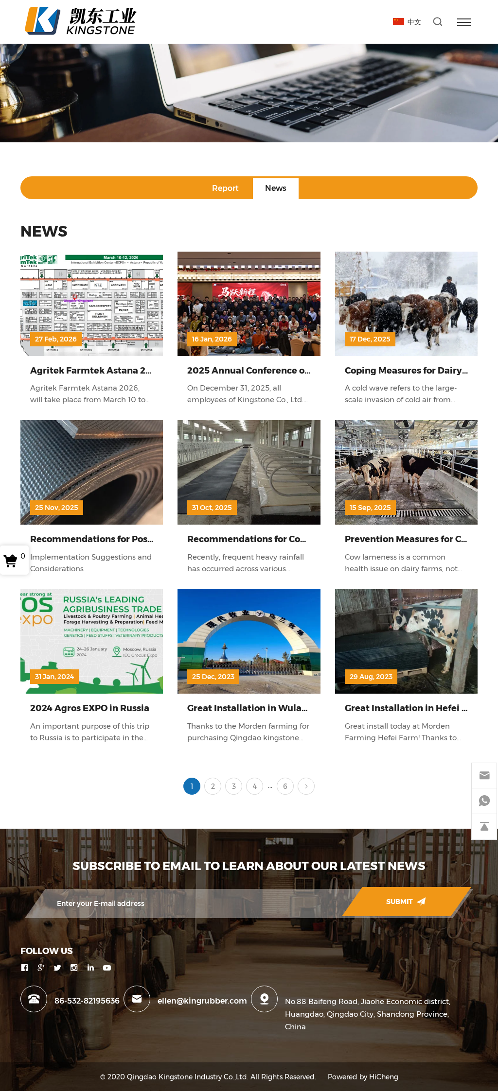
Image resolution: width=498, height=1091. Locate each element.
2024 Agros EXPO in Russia (89, 708)
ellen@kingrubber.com (202, 1001)
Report (225, 188)
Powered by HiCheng (363, 1077)
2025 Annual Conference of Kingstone (271, 370)
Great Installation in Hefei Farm (415, 708)
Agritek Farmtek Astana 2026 (96, 370)
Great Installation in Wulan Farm (260, 708)
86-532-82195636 (87, 1001)
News (275, 188)
